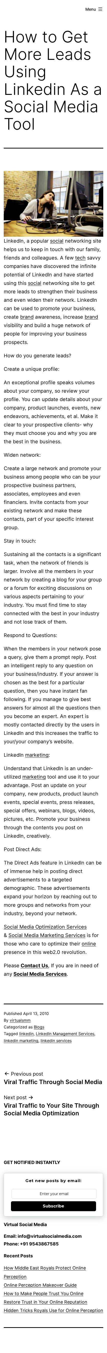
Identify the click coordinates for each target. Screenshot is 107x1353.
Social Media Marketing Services (46, 935)
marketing (37, 755)
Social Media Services (40, 974)
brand (27, 317)
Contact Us (34, 966)
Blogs (39, 1026)
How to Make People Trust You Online (43, 1293)
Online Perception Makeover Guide (40, 1285)
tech (80, 258)
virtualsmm (20, 1020)
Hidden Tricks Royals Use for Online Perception (53, 1310)
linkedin (26, 1033)
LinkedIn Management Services (65, 1033)
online (89, 944)
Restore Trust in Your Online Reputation (45, 1302)
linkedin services (56, 1040)
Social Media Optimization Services (45, 927)
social (56, 241)
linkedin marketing (21, 1040)
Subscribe (53, 1206)
